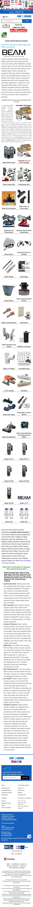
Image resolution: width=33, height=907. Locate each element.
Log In (11, 12)
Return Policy (21, 790)
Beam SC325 (9, 459)
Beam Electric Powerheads (9, 231)
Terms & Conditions (6, 807)
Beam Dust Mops (9, 415)
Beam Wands (9, 277)
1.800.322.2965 (18, 27)
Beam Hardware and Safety (9, 346)
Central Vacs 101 (22, 794)
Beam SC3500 (24, 481)
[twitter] (18, 761)
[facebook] (12, 761)
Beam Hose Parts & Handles (24, 253)
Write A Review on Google (17, 867)
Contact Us (20, 788)
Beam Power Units (9, 162)
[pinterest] (20, 761)
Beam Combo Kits (9, 184)
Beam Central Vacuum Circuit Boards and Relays (24, 435)
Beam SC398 (9, 481)
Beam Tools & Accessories (24, 207)
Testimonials (15, 864)
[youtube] (15, 761)
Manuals (20, 792)
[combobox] (11, 21)
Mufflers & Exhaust (24, 347)
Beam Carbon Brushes (9, 323)
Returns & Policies (12, 866)
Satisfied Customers (6, 803)
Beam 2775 (24, 503)
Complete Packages (24, 161)
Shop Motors (4, 794)
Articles (3, 805)
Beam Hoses (9, 254)
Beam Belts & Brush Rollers (24, 413)
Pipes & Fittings (9, 369)
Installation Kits (24, 369)
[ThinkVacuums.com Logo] (24, 16)
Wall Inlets (24, 323)
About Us (3, 801)
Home (8, 864)
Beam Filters (9, 301)
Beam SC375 (24, 459)
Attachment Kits (24, 184)
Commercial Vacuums (6, 792)
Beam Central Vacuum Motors (24, 300)
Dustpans (24, 391)
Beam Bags (24, 277)
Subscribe (25, 778)
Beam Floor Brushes (9, 208)
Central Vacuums (5, 788)
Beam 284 (24, 522)
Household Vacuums (6, 790)
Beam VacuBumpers (9, 437)
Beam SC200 (9, 503)
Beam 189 (9, 522)
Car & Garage (9, 391)
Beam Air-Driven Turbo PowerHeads (24, 231)
